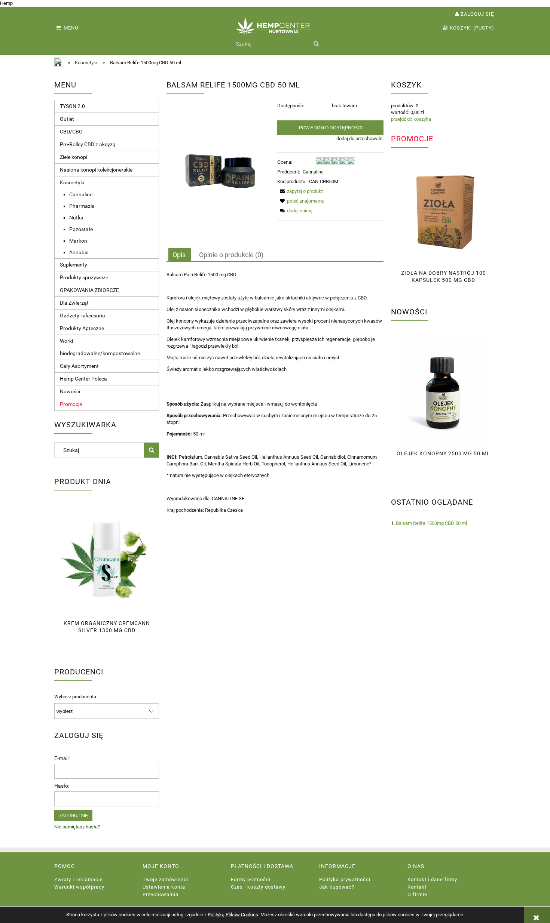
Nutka (76, 218)
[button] (300, 191)
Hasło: (61, 786)
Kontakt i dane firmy (432, 879)
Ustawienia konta (164, 887)
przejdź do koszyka (411, 119)
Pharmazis (81, 206)
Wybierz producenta (75, 696)
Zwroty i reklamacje (78, 879)
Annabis (78, 252)
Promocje (71, 404)
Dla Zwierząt (74, 303)
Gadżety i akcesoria (82, 316)
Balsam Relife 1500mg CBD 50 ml (431, 523)
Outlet (67, 119)
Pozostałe (81, 229)
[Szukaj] (316, 43)
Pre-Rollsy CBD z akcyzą (88, 144)
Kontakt (417, 887)
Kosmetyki (72, 182)
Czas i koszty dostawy (258, 887)
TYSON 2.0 (72, 106)
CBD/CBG (71, 132)
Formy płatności (251, 879)
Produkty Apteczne (82, 328)
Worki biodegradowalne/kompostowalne (100, 347)
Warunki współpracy (79, 887)
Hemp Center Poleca (83, 379)
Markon (78, 241)
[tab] (179, 254)
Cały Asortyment (79, 366)
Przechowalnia (160, 894)
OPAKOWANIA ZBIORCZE (89, 290)
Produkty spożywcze (84, 277)
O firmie (417, 894)
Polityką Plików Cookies (233, 914)
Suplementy (73, 265)
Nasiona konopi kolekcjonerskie (96, 170)
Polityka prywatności (344, 879)
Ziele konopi (73, 157)
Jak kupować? (336, 887)
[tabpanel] (275, 392)
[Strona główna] (275, 29)
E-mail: (62, 758)
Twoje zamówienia (165, 879)
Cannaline (80, 194)
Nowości (70, 391)
